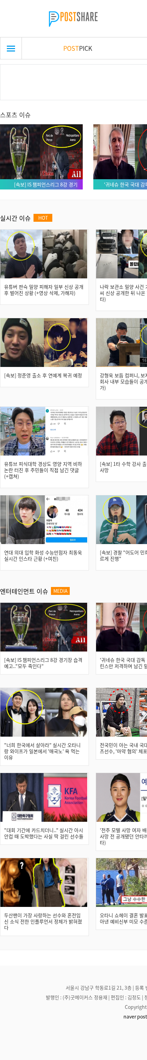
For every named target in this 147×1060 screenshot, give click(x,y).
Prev (16, 74)
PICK (77, 48)
